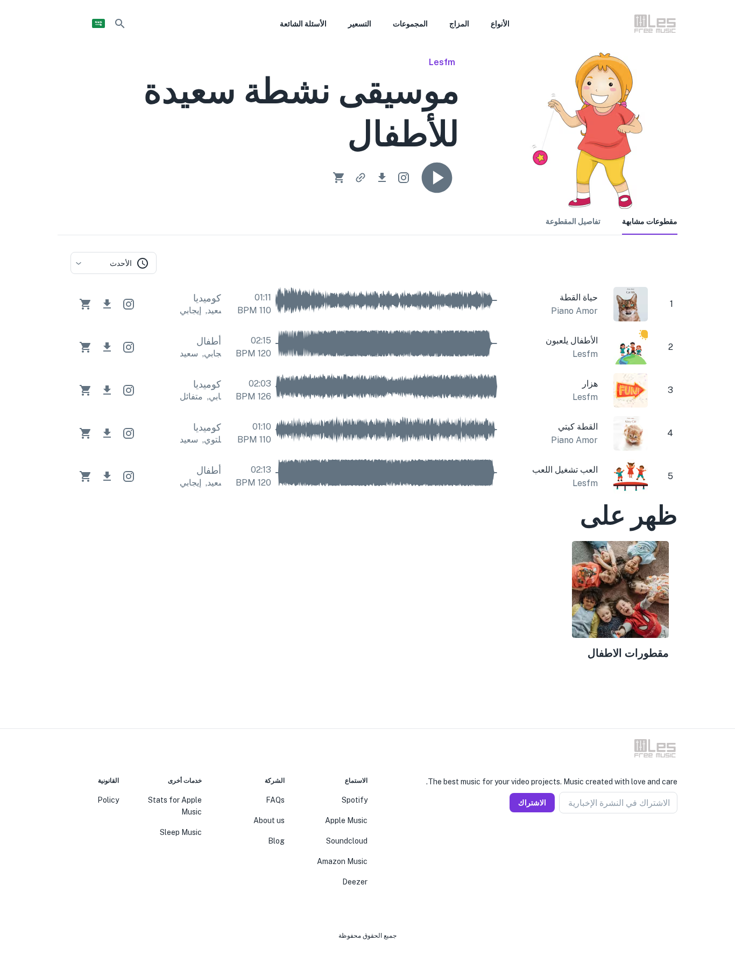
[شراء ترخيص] (339, 177)
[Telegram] (647, 839)
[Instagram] (660, 839)
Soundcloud (346, 841)
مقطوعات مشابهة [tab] (649, 221)
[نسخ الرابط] (360, 177)
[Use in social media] (403, 177)
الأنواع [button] (500, 23)
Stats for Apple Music (175, 806)
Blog (276, 841)
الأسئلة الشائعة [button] (303, 23)
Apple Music (346, 820)
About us (269, 820)
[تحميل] (382, 177)
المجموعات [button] (410, 23)
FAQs (275, 800)
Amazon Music (342, 861)
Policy (108, 800)
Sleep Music (181, 832)
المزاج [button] (459, 23)
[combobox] (113, 263)
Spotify (354, 800)
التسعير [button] (359, 23)
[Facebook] (673, 839)
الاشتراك (532, 802)
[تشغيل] (437, 177)
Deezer (354, 881)
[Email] (634, 839)
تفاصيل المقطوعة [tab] (573, 221)
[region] (373, 602)
